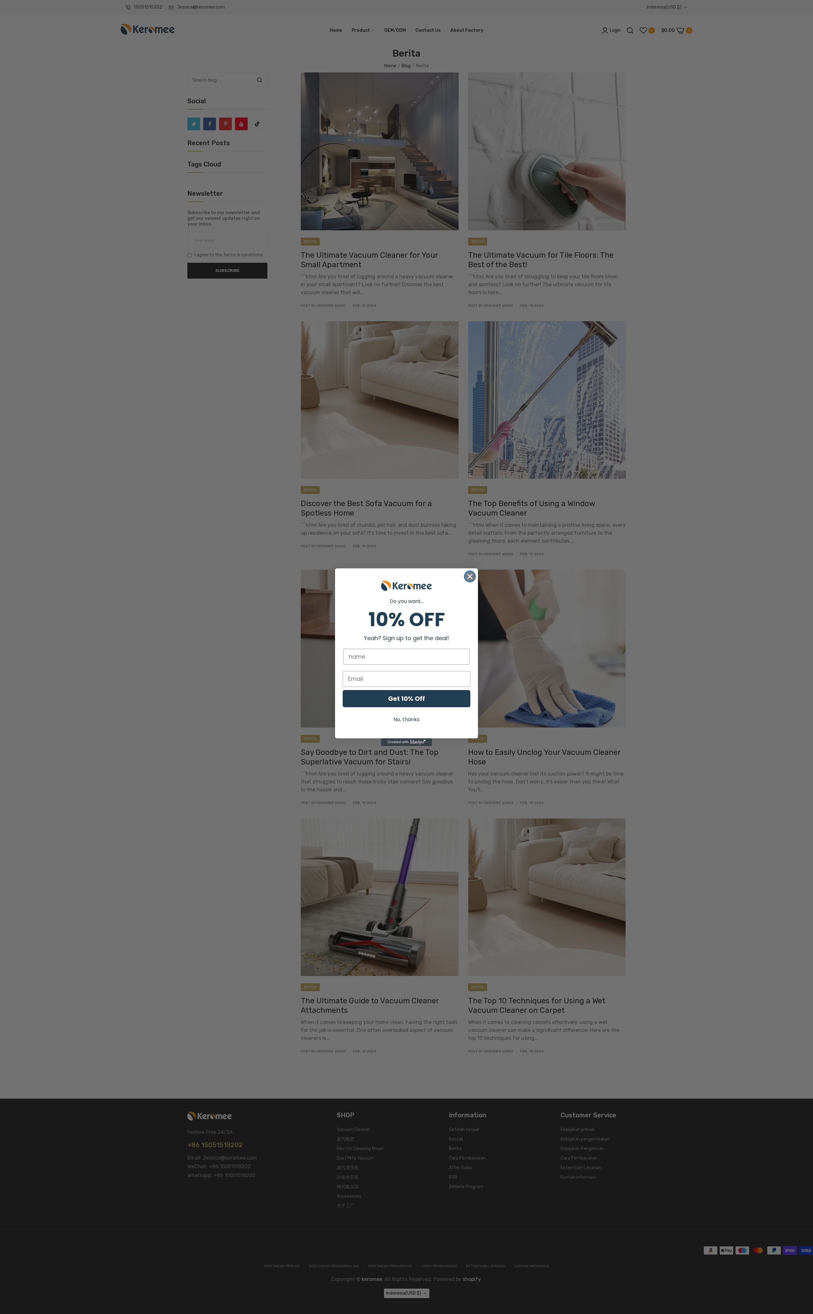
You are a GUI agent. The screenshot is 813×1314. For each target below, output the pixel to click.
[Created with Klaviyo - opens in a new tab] (406, 742)
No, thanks (406, 719)
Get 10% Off (406, 698)
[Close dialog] (469, 576)
